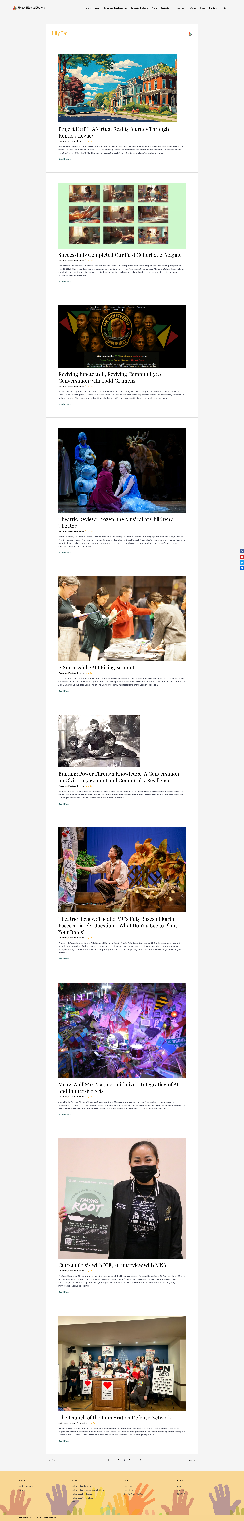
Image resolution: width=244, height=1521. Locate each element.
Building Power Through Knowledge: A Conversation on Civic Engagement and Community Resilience (118, 777)
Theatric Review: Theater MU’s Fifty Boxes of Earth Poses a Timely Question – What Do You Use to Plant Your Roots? (117, 925)
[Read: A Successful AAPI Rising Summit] (122, 618)
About (97, 8)
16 (140, 1460)
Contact (213, 8)
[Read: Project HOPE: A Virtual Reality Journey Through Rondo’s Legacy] (117, 88)
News (154, 8)
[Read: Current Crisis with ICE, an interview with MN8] (122, 1198)
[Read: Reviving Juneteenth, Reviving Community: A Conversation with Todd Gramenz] (122, 336)
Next (191, 1460)
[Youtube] (242, 557)
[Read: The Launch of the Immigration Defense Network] (122, 1363)
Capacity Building (139, 8)
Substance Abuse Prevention (72, 1423)
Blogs (202, 8)
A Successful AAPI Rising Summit (96, 667)
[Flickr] (242, 568)
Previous (54, 1460)
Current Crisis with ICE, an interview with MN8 (112, 1265)
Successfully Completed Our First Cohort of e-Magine (120, 254)
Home (88, 8)
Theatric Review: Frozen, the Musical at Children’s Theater (115, 522)
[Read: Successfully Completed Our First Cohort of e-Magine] (122, 215)
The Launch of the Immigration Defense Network (114, 1417)
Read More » (64, 158)
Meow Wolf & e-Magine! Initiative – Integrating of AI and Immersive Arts (118, 1087)
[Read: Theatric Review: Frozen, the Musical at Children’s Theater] (122, 470)
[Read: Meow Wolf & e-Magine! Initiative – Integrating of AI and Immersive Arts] (122, 1030)
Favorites (62, 141)
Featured (73, 141)
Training (179, 8)
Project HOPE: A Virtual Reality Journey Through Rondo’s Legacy (113, 132)
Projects (165, 8)
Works (193, 8)
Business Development (115, 8)
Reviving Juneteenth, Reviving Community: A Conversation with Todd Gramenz (109, 377)
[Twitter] (242, 562)
